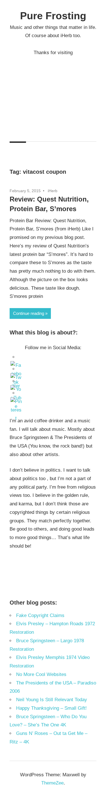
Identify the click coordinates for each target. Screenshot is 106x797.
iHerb (52, 190)
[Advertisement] (53, 94)
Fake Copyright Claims (40, 615)
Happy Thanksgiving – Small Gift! (51, 708)
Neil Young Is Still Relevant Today (51, 699)
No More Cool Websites (41, 674)
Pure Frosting (53, 16)
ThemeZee (52, 783)
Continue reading (28, 313)
